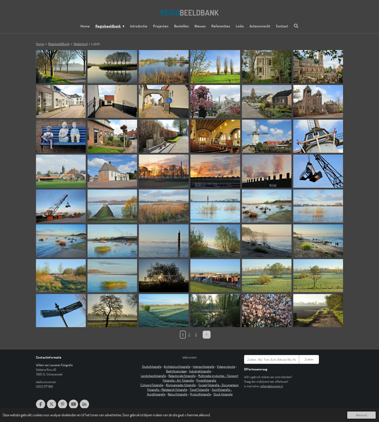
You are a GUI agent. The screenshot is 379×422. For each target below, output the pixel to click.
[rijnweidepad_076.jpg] (112, 241)
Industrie (194, 371)
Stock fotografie (222, 394)
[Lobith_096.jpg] (215, 136)
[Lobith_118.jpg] (267, 136)
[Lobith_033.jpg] (61, 66)
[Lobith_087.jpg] (112, 136)
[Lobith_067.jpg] (112, 101)
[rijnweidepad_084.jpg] (215, 241)
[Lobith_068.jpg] (164, 101)
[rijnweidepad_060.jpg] (318, 206)
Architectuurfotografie (177, 366)
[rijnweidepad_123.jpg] (164, 310)
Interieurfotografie (203, 366)
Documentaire (230, 385)
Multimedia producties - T (213, 376)
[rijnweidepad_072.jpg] (61, 241)
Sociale (202, 385)
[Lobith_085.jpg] (318, 101)
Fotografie (188, 380)
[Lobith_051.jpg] (112, 66)
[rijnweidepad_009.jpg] (215, 171)
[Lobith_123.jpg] (112, 171)
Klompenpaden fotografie (181, 385)
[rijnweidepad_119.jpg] (112, 310)
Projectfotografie (206, 380)
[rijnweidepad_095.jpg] (318, 241)
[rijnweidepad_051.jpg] (215, 206)
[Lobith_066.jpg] (61, 101)
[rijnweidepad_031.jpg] (61, 206)
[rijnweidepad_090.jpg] (267, 241)
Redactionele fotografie (181, 376)
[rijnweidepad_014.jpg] (267, 171)
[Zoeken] (296, 25)
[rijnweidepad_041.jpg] (112, 206)
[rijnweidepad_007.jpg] (164, 171)
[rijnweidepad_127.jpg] (267, 310)
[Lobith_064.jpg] (267, 66)
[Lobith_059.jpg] (215, 66)
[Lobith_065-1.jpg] (318, 66)
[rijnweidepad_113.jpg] (61, 310)
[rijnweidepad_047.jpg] (164, 206)
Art (179, 380)
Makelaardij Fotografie (174, 389)
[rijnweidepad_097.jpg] (61, 275)
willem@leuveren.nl (271, 386)
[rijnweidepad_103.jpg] (164, 275)
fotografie (205, 371)
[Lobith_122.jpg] (61, 171)
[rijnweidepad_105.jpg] (215, 275)
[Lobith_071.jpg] (215, 101)
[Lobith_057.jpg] (164, 66)
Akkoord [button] (361, 415)
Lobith (95, 44)
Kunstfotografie (156, 394)
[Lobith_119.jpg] (318, 136)
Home (40, 44)
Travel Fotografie (199, 389)
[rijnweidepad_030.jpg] (318, 171)
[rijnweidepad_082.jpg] (164, 241)
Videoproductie (226, 366)
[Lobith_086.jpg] (61, 136)
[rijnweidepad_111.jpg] (318, 275)
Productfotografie (200, 394)
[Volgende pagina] (207, 335)
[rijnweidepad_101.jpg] (112, 275)
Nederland (81, 44)
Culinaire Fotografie (151, 385)
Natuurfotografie (177, 394)
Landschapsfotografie (153, 376)
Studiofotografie (151, 366)
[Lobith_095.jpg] (164, 136)
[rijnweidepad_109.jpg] (267, 275)
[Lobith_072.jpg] (267, 101)
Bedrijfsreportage (176, 371)
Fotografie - (214, 385)
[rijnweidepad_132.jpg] (318, 310)
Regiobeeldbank (59, 44)
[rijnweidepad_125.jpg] (215, 310)
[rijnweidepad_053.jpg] (267, 206)
